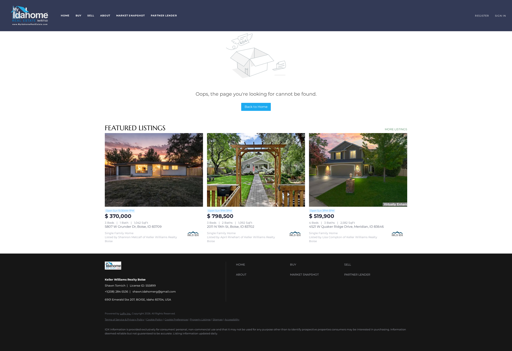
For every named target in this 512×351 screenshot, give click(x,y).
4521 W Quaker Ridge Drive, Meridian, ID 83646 (346, 227)
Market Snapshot (130, 15)
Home (65, 15)
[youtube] (121, 340)
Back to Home (256, 107)
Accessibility (232, 319)
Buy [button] (78, 15)
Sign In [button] (500, 15)
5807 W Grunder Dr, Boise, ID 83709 (133, 227)
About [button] (105, 15)
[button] (29, 15)
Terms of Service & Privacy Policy (124, 319)
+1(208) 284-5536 (116, 291)
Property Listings (200, 319)
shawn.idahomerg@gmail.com (154, 291)
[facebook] (109, 340)
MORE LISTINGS (396, 129)
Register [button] (482, 15)
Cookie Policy (154, 319)
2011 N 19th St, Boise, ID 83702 (230, 227)
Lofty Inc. (125, 313)
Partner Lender (164, 15)
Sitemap (218, 319)
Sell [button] (90, 15)
